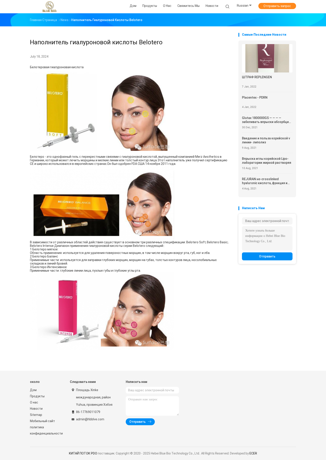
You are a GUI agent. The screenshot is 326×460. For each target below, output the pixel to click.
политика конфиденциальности (45, 430)
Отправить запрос (277, 6)
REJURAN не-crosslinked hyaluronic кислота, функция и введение (264, 181)
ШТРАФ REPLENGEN (257, 77)
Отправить (267, 256)
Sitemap (36, 415)
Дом (33, 390)
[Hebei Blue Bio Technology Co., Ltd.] (49, 6)
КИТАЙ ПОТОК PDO (83, 453)
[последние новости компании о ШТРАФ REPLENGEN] (267, 71)
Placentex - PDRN (254, 97)
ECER (253, 453)
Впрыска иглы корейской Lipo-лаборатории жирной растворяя (266, 160)
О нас (34, 402)
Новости (36, 408)
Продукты (37, 396)
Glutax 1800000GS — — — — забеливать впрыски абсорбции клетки (266, 120)
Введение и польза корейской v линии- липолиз (266, 140)
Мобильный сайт (42, 421)
